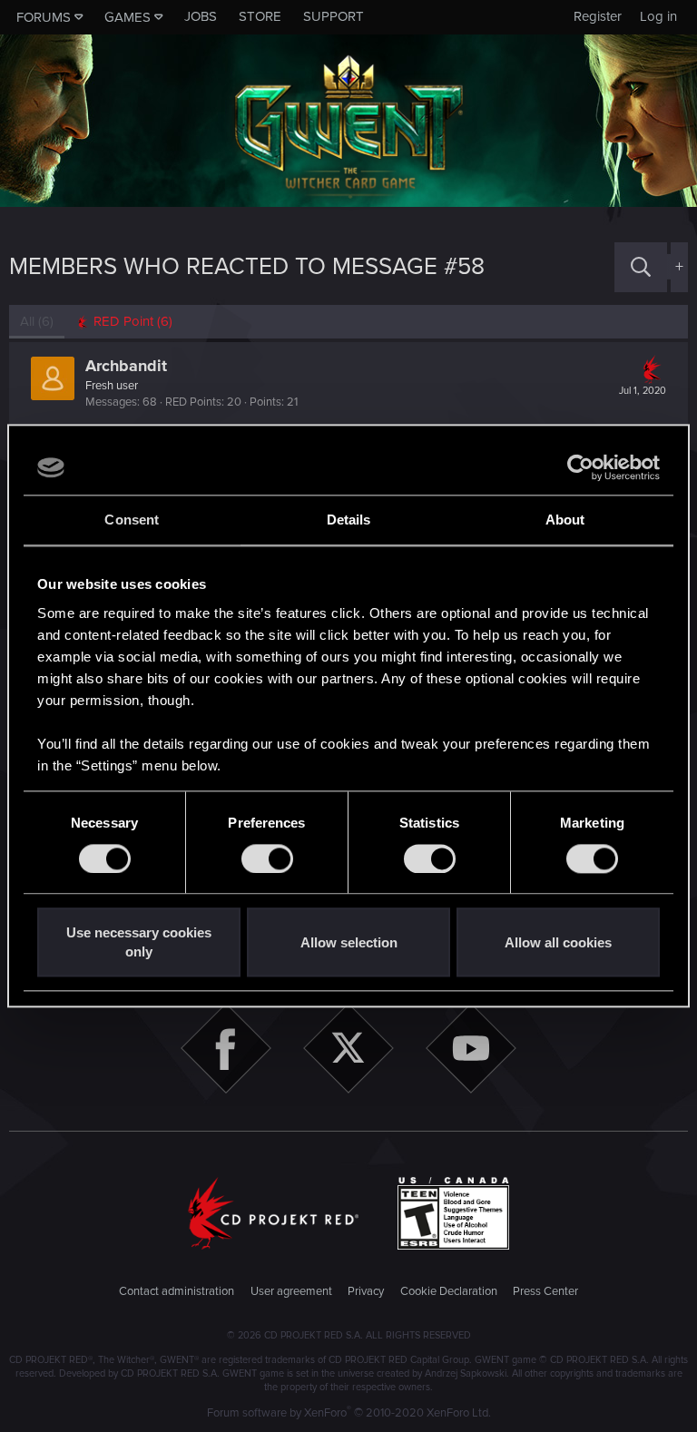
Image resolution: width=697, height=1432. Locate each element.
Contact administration (176, 1291)
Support (333, 16)
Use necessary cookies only (138, 943)
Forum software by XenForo (349, 1413)
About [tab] (565, 519)
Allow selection (349, 942)
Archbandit (126, 366)
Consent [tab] (131, 519)
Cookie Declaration (448, 1291)
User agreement (291, 1291)
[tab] (123, 321)
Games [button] (127, 17)
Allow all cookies (558, 942)
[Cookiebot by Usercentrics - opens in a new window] (580, 467)
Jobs (200, 16)
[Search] (640, 267)
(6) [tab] (37, 321)
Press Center (545, 1291)
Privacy (366, 1291)
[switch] (267, 858)
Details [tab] (349, 519)
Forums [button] (43, 17)
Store (260, 16)
